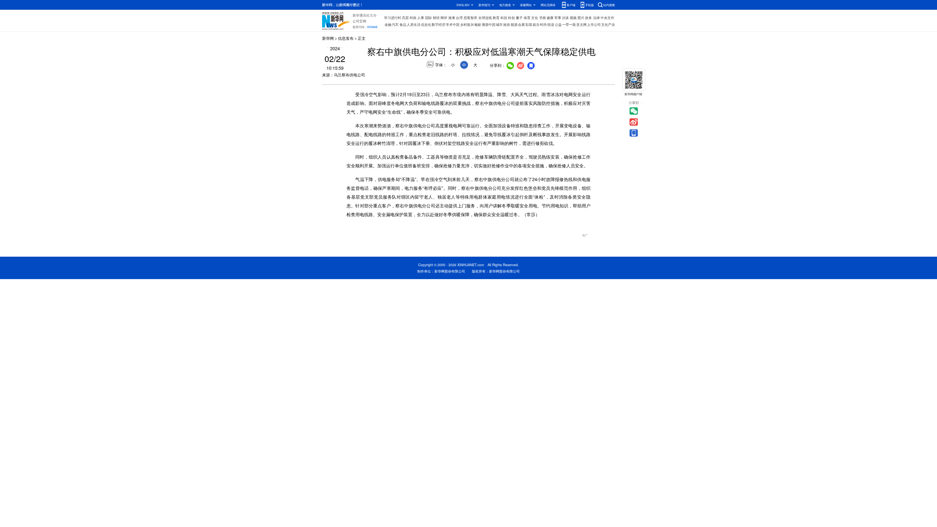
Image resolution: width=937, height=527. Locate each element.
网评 (443, 17)
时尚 (543, 24)
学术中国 (452, 24)
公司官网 (359, 21)
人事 (420, 17)
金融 (388, 24)
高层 (405, 17)
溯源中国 (488, 24)
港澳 (451, 17)
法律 (596, 17)
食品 (402, 24)
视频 (573, 17)
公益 (558, 24)
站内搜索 (609, 5)
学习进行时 (392, 17)
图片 (581, 17)
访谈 (565, 17)
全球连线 (485, 17)
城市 (499, 24)
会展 (521, 24)
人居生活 (413, 24)
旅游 (506, 24)
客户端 (571, 5)
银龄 (477, 24)
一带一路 (569, 24)
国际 (428, 17)
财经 (436, 17)
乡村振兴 (467, 24)
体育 (527, 17)
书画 (542, 17)
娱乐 (536, 24)
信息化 (426, 24)
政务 (588, 17)
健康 (550, 17)
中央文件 (607, 17)
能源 (514, 24)
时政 (413, 17)
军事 (557, 17)
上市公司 (594, 24)
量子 (519, 17)
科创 (511, 17)
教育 (496, 17)
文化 (534, 17)
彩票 (528, 24)
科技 (503, 17)
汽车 (395, 24)
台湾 (459, 17)
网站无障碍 (548, 5)
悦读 (550, 24)
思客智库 (470, 17)
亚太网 (581, 24)
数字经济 (438, 24)
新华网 (328, 38)
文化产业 (608, 24)
